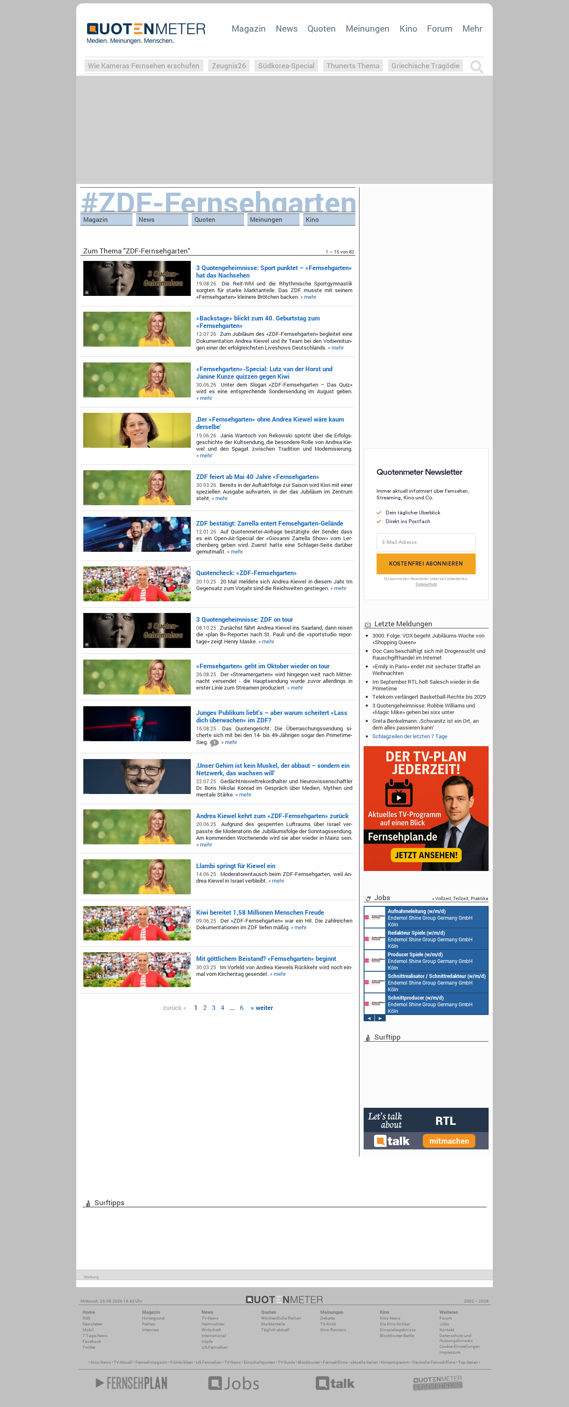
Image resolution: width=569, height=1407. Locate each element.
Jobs (444, 1324)
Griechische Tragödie (425, 65)
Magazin (249, 28)
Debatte (327, 1318)
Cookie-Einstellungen (459, 1346)
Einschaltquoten (259, 1362)
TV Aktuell (123, 1362)
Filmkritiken (181, 1362)
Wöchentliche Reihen (281, 1318)
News (287, 28)
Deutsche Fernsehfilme (433, 1362)
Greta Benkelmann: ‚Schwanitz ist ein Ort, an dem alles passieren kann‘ (425, 724)
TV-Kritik (328, 1324)
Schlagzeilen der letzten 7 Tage (409, 736)
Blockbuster (309, 1362)
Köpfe (207, 1341)
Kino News (101, 1362)
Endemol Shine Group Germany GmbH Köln (430, 918)
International (214, 1335)
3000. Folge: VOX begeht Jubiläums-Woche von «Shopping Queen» (428, 639)
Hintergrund (153, 1318)
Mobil (88, 1330)
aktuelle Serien (364, 1362)
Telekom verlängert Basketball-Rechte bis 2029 (429, 696)
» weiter (262, 1007)
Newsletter (92, 1324)
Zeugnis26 (229, 65)
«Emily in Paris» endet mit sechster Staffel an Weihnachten (426, 670)
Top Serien (468, 1362)
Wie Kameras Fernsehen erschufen (144, 65)
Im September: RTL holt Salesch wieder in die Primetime (425, 685)
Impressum (450, 1352)
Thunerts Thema (353, 65)
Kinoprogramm (395, 1362)
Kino (408, 28)
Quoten (321, 28)
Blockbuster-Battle (397, 1335)
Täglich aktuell (275, 1330)
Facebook (91, 1341)
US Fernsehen (209, 1362)
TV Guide (286, 1362)
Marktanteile (273, 1324)
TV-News (210, 1318)
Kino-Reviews (333, 1330)
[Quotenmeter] (146, 33)
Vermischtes (213, 1324)
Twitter (88, 1347)
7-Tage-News (94, 1335)
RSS (86, 1318)
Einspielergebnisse (398, 1330)
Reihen (148, 1324)
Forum (439, 28)
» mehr (308, 296)
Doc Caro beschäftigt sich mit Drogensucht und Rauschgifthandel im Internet (428, 654)
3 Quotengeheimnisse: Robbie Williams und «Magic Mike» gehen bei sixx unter (423, 709)
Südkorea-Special (286, 65)
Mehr (472, 28)
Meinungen (367, 28)
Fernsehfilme (335, 1362)
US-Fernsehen (215, 1347)
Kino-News (390, 1318)
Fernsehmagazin (151, 1362)
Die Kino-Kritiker (395, 1324)
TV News (233, 1362)
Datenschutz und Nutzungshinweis (456, 1338)
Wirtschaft (211, 1330)
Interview (150, 1330)
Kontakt (446, 1330)
